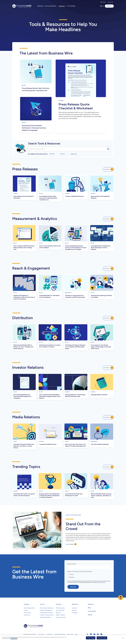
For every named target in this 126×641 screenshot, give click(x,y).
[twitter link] (87, 634)
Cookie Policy (14, 638)
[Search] (101, 2)
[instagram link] (101, 634)
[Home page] (21, 6)
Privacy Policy (102, 582)
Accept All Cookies (101, 637)
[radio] (89, 574)
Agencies (74, 154)
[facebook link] (98, 634)
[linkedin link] (91, 634)
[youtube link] (94, 634)
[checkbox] (89, 576)
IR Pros (62, 154)
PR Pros (51, 154)
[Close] (123, 638)
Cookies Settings (91, 637)
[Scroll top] (120, 597)
